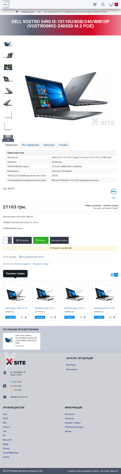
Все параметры (30, 145)
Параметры (11, 145)
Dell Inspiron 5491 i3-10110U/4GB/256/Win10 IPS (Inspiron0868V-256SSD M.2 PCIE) (16, 308)
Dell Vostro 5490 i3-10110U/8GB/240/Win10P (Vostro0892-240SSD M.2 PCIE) (26, 339)
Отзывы (63, 145)
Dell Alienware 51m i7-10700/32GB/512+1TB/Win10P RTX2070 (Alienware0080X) (75, 308)
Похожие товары (15, 273)
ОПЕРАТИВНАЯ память (13, 228)
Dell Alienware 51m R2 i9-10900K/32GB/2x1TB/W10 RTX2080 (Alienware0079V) (105, 308)
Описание (49, 145)
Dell (39, 12)
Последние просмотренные (21, 329)
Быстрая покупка (59, 240)
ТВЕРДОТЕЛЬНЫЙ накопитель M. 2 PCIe (20, 222)
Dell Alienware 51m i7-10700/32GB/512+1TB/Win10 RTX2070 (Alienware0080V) (46, 308)
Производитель (27, 12)
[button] (8, 39)
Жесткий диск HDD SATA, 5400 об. (18, 217)
